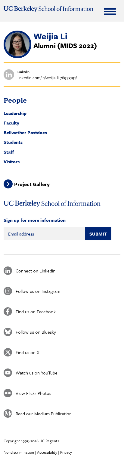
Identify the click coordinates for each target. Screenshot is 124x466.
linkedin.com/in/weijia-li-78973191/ (47, 77)
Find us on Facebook (36, 311)
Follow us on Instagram (38, 291)
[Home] (48, 9)
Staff (9, 152)
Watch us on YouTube (36, 372)
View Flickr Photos (33, 393)
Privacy (66, 452)
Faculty (11, 122)
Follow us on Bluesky (36, 332)
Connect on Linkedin (35, 270)
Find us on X (27, 352)
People (15, 100)
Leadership (15, 113)
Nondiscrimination (19, 452)
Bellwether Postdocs (25, 132)
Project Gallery (32, 184)
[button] (17, 56)
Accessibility (47, 452)
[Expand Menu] (110, 11)
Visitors (12, 161)
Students (13, 142)
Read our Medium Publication (44, 413)
